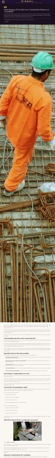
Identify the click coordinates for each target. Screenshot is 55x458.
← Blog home (6, 21)
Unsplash (13, 442)
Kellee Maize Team (8, 19)
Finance (5, 7)
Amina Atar (9, 442)
